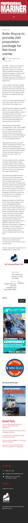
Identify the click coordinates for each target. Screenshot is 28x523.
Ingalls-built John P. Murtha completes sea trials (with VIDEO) (10, 286)
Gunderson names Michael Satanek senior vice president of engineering (12, 445)
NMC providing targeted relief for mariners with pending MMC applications (11, 425)
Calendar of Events (7, 488)
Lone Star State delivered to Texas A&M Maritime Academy (13, 441)
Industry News (6, 29)
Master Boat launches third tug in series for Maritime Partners (13, 431)
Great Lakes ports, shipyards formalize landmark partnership (13, 436)
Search (4, 298)
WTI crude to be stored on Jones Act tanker (17, 275)
